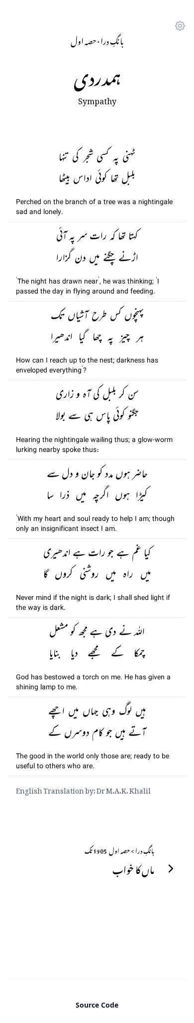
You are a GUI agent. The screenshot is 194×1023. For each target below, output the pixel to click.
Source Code (97, 1005)
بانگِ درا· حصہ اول (97, 40)
